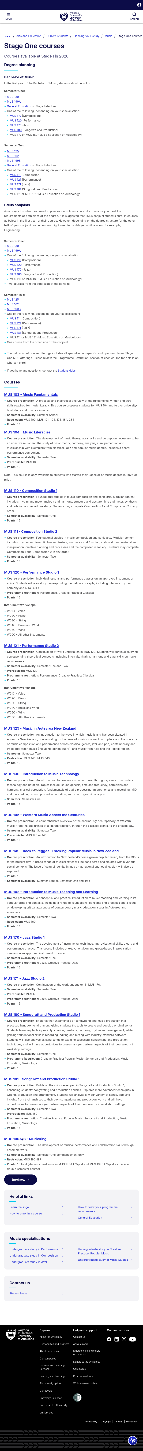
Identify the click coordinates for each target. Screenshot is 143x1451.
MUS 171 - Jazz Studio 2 (24, 978)
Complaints (79, 1368)
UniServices (46, 1412)
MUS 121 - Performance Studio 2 (31, 646)
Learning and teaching (52, 1376)
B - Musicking (35, 1139)
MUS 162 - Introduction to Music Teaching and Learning (51, 892)
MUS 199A (14, 101)
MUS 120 (16, 120)
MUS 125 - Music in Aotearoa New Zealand (40, 728)
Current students (57, 36)
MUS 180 (16, 130)
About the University (51, 1336)
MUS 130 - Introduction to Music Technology (41, 774)
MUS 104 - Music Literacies (27, 432)
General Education (19, 106)
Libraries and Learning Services (52, 1367)
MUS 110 (15, 115)
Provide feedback (83, 1376)
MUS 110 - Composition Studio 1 (30, 491)
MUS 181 (15, 189)
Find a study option (50, 1383)
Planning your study (86, 36)
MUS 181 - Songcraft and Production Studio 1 (42, 1079)
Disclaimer (131, 1421)
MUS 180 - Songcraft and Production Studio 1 (42, 1014)
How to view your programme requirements (98, 1209)
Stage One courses (130, 36)
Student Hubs (67, 370)
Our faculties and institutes (54, 1343)
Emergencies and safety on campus (86, 1352)
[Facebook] (109, 1339)
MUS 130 (13, 97)
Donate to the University (86, 1361)
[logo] (71, 16)
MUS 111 (15, 175)
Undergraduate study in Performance (33, 1249)
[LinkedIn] (116, 1339)
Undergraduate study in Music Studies (103, 1259)
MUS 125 (13, 151)
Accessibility (91, 1421)
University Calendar (51, 1397)
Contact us (79, 1336)
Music (108, 36)
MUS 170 (15, 125)
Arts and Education (28, 36)
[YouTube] (132, 1339)
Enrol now (18, 1179)
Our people (46, 1390)
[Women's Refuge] (77, 1400)
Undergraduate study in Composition (33, 1255)
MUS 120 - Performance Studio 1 (31, 572)
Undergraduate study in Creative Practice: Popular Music (99, 1251)
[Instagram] (124, 1339)
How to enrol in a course (25, 1213)
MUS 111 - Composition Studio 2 (30, 531)
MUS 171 (15, 184)
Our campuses (48, 1358)
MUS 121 (15, 179)
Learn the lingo (19, 1207)
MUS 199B (14, 160)
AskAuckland (80, 1343)
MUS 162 (13, 156)
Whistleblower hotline (85, 1383)
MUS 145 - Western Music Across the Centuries (44, 815)
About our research (50, 1351)
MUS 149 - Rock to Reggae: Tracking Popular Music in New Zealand (61, 851)
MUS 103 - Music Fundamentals (31, 394)
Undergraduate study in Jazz (28, 1262)
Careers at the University (53, 1405)
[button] (139, 5)
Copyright (106, 1421)
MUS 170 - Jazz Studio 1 (24, 937)
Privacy (118, 1421)
